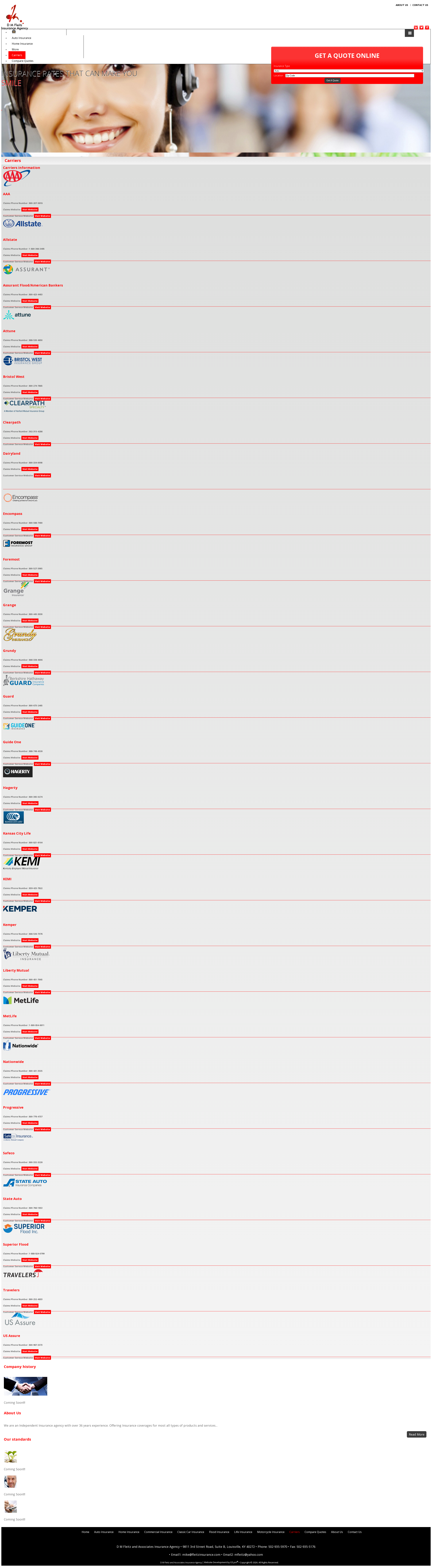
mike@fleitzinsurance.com (201, 1555)
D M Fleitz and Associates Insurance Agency (148, 1547)
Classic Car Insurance (190, 1532)
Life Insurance (243, 1532)
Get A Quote (333, 80)
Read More (416, 1434)
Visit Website (29, 209)
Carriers (17, 55)
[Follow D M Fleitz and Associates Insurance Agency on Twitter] (421, 28)
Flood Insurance (219, 1532)
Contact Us (420, 5)
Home (85, 1532)
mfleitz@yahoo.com (248, 1555)
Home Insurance (22, 44)
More (15, 49)
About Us (402, 5)
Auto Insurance (21, 38)
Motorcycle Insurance (271, 1532)
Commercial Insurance (158, 1532)
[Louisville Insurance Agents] (13, 32)
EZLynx (233, 1562)
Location (278, 75)
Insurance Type (282, 66)
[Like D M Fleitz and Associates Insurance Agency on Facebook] (427, 28)
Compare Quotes (22, 61)
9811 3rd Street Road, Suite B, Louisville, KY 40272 (219, 1547)
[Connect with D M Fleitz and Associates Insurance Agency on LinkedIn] (416, 28)
